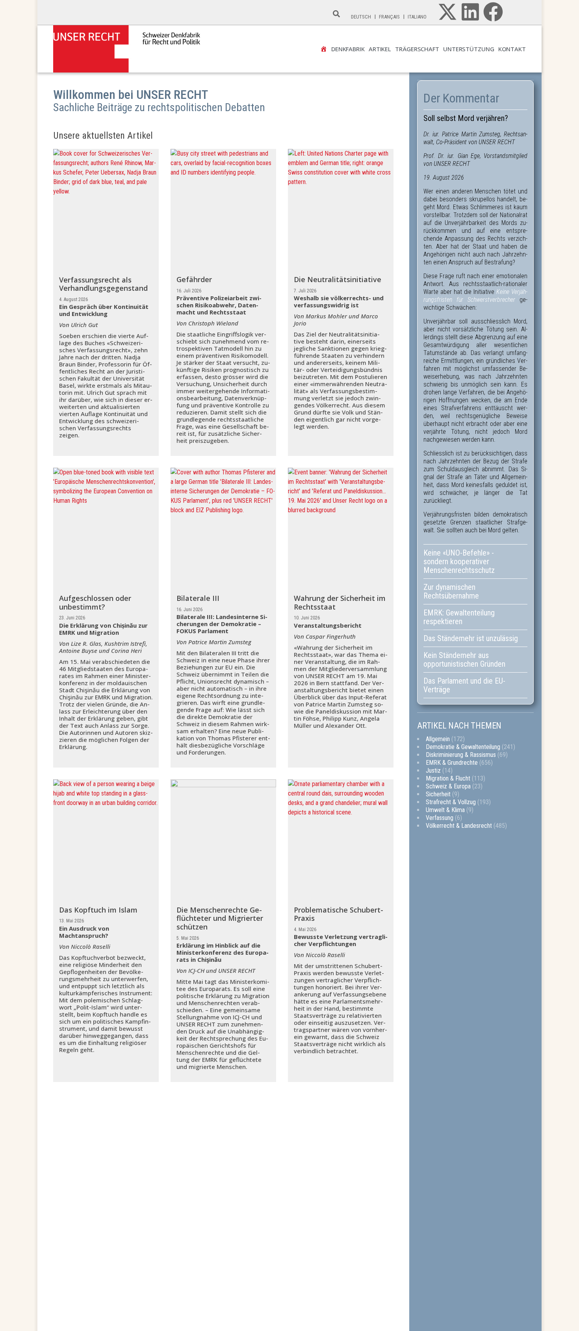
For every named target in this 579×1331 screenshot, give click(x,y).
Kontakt (512, 49)
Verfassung (439, 818)
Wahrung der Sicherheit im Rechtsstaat (340, 602)
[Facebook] (493, 12)
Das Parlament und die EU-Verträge (464, 685)
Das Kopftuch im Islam (98, 910)
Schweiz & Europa (448, 786)
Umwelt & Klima (445, 810)
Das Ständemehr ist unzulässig (470, 638)
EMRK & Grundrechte (452, 762)
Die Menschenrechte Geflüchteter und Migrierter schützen (219, 918)
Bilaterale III (197, 598)
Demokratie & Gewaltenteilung (463, 747)
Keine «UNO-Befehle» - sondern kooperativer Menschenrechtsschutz (459, 561)
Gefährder (194, 279)
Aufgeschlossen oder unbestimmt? (95, 602)
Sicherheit (438, 794)
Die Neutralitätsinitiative (337, 279)
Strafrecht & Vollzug (451, 802)
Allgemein (438, 739)
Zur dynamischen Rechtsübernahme (451, 591)
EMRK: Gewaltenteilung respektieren (459, 617)
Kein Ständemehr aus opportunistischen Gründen (465, 660)
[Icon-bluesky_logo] (516, 12)
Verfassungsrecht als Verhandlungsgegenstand (103, 284)
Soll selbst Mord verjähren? (465, 118)
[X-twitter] (447, 12)
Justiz (433, 770)
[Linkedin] (470, 12)
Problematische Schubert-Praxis (338, 914)
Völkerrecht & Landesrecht (459, 825)
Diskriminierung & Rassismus (461, 754)
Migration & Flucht (448, 778)
